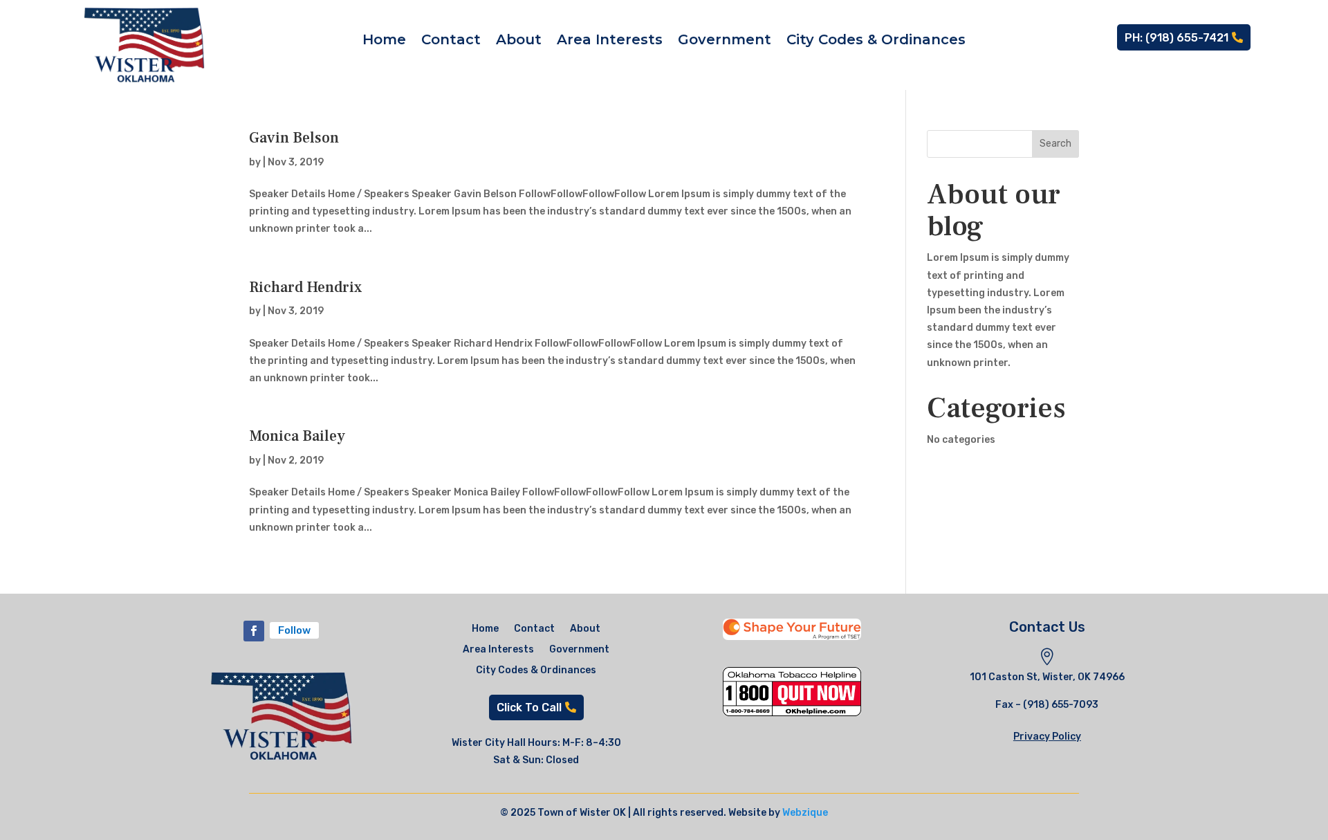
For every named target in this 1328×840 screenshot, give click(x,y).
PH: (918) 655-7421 (1176, 37)
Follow (294, 630)
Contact (451, 41)
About (519, 41)
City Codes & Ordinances (876, 41)
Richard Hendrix (305, 287)
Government (724, 41)
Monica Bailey (297, 436)
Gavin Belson (294, 137)
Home (384, 41)
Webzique (805, 813)
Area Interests (610, 41)
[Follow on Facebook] (253, 631)
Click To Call (529, 707)
